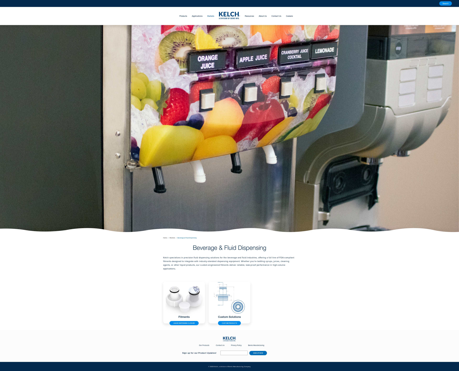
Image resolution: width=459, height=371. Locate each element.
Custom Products (229, 323)
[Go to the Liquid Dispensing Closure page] (184, 302)
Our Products (204, 345)
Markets (210, 16)
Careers (289, 16)
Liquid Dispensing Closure (184, 323)
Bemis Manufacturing (256, 345)
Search (446, 3)
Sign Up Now (258, 353)
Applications (197, 16)
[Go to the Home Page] (229, 15)
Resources (249, 16)
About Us (263, 16)
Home (165, 238)
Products (183, 16)
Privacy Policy (236, 345)
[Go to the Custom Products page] (229, 302)
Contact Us (276, 16)
